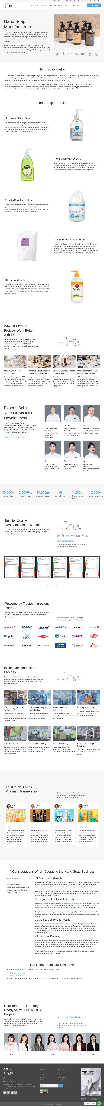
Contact (73, 5)
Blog (78, 5)
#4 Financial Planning (14, 893)
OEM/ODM (43, 5)
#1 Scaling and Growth (14, 884)
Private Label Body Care (17, 973)
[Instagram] (15, 1092)
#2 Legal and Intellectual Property (18, 887)
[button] (47, 585)
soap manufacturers (73, 903)
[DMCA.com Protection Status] (44, 1092)
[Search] (60, 1085)
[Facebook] (4, 1092)
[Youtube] (8, 1092)
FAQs (60, 5)
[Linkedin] (12, 1092)
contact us (47, 978)
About (65, 5)
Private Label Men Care (16, 975)
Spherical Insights (19, 84)
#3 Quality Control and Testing (17, 890)
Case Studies (52, 5)
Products (33, 5)
